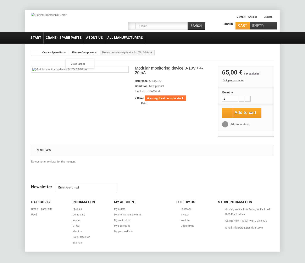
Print (144, 103)
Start (35, 38)
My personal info (123, 231)
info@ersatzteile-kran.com (248, 227)
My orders (119, 209)
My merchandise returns (128, 214)
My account (125, 202)
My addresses (122, 225)
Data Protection (81, 237)
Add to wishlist (239, 124)
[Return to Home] (35, 52)
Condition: (141, 86)
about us (94, 38)
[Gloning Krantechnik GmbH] (69, 21)
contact (241, 17)
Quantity (227, 92)
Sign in (228, 24)
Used (34, 214)
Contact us (79, 214)
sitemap (252, 17)
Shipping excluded (233, 80)
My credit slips (122, 220)
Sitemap (77, 242)
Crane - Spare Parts (64, 38)
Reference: (141, 80)
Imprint (77, 220)
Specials (77, 209)
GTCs (76, 225)
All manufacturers (125, 38)
